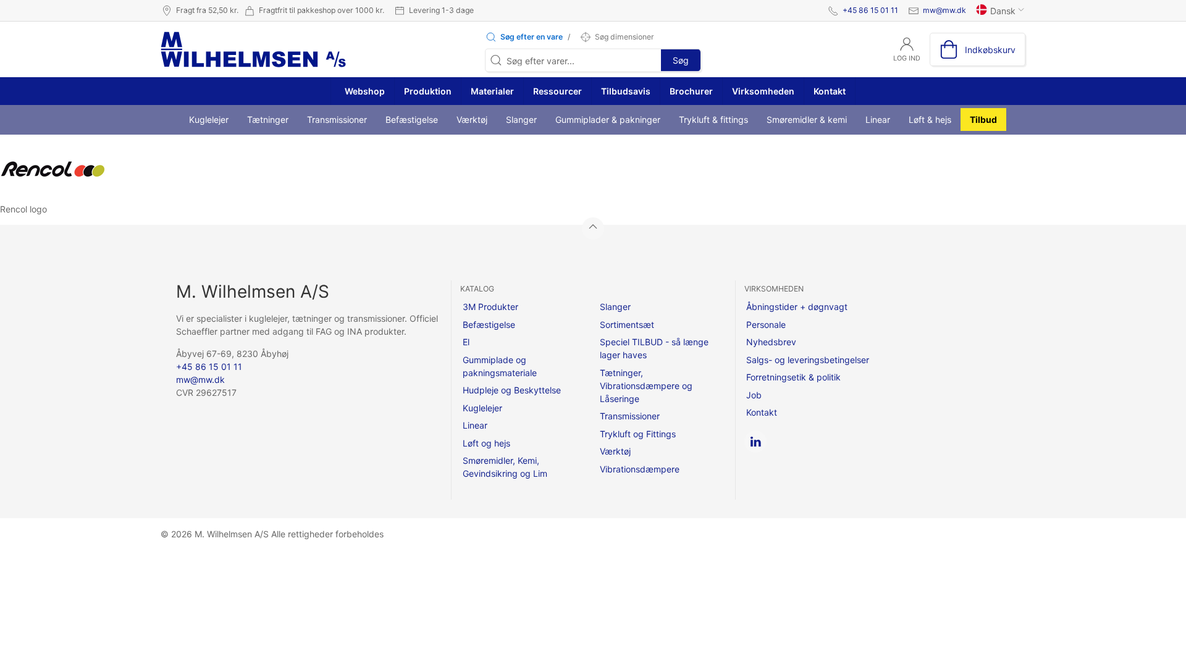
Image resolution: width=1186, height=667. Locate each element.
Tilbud (983, 119)
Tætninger (267, 119)
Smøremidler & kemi (807, 119)
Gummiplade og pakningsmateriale (500, 366)
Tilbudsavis (625, 91)
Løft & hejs (930, 119)
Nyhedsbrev (771, 342)
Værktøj (471, 119)
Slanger (521, 119)
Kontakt (830, 91)
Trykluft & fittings (713, 119)
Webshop (364, 91)
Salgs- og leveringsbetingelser (807, 359)
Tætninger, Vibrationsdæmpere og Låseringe (646, 385)
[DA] (253, 49)
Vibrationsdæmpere (639, 469)
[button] (524, 37)
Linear (877, 119)
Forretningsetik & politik (793, 377)
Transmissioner (337, 119)
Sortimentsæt (627, 324)
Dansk (1003, 11)
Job (754, 395)
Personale (766, 324)
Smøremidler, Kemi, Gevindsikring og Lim (505, 467)
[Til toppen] (593, 228)
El (466, 342)
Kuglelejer (209, 119)
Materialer (492, 91)
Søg (681, 60)
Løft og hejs (486, 443)
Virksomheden (763, 91)
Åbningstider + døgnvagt (796, 306)
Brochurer (691, 91)
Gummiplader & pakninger (607, 119)
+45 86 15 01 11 (870, 10)
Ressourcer (557, 91)
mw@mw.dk (944, 10)
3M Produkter (490, 306)
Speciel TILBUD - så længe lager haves (654, 348)
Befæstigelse (411, 119)
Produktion (428, 91)
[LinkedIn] (755, 441)
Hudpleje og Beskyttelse (512, 390)
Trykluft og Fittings (638, 434)
